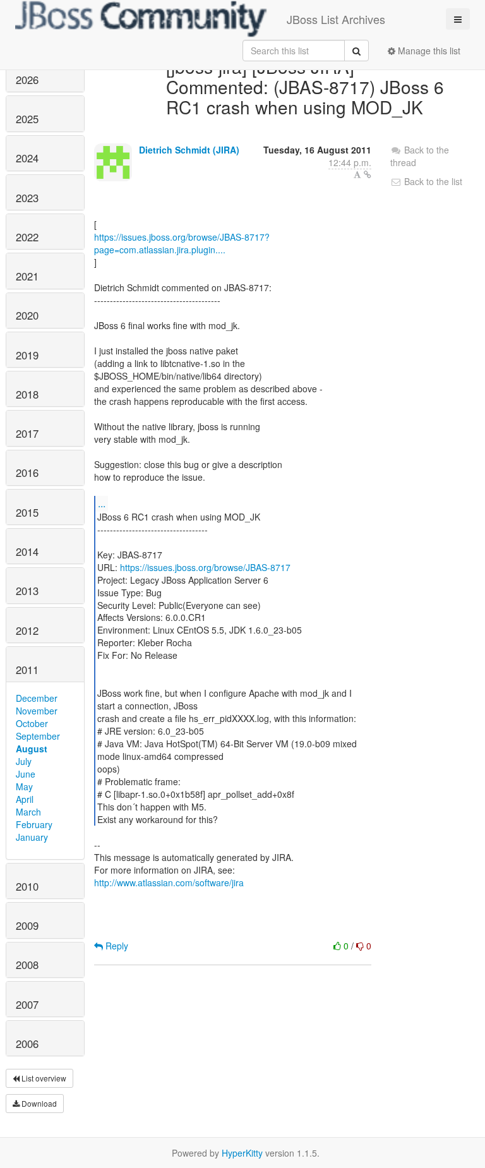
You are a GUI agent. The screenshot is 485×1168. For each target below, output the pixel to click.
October (32, 723)
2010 (27, 886)
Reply (115, 945)
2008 (27, 964)
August (31, 748)
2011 (27, 669)
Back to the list (432, 181)
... (101, 503)
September (38, 736)
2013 (27, 590)
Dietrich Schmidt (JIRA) (189, 149)
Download (38, 1103)
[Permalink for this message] (367, 174)
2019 (27, 355)
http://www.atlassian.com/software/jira (169, 882)
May (24, 786)
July (24, 761)
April (24, 799)
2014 (27, 551)
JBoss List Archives (336, 19)
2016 (27, 472)
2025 (27, 118)
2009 (27, 925)
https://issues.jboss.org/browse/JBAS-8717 (205, 567)
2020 (27, 315)
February (34, 824)
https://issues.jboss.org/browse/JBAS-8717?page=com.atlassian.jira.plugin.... (182, 243)
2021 (27, 276)
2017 (27, 433)
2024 (27, 158)
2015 (27, 512)
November (36, 710)
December (36, 698)
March (28, 811)
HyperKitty (242, 1153)
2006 (27, 1043)
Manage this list (427, 50)
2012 (27, 630)
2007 (27, 1004)
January (32, 837)
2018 (27, 394)
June (25, 774)
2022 (27, 236)
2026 (27, 79)
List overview (43, 1078)
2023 (27, 197)
